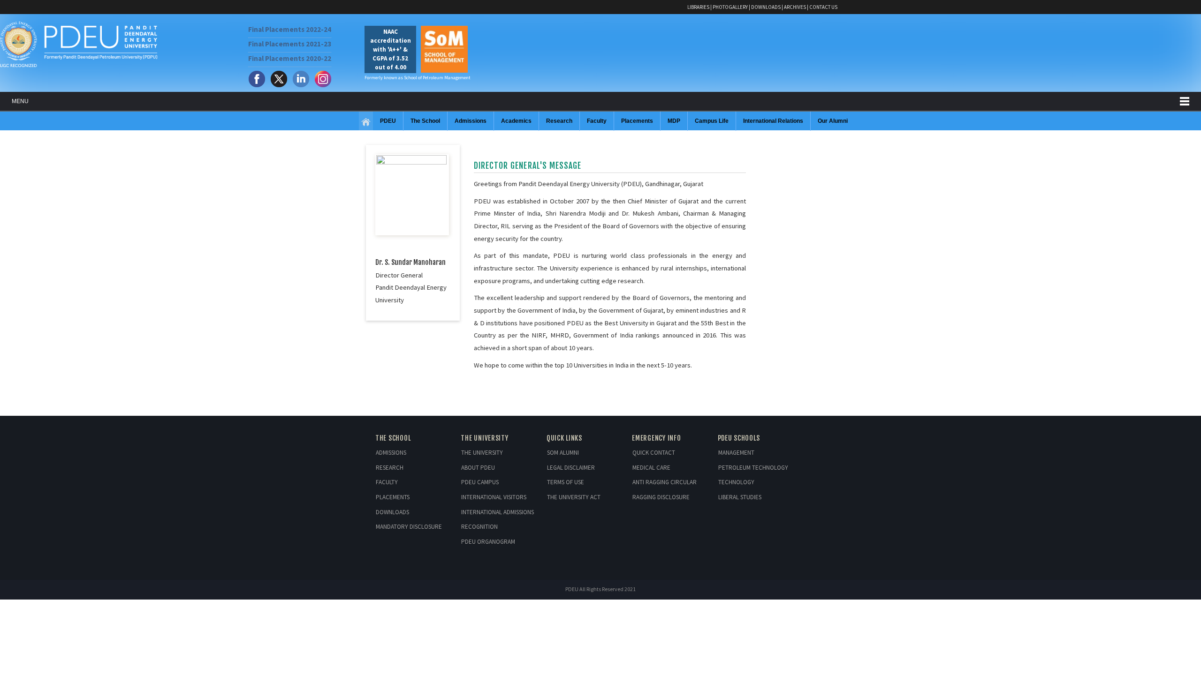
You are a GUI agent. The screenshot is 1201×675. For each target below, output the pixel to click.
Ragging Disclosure (661, 497)
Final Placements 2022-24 (289, 29)
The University (482, 453)
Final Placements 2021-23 (289, 43)
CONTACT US (823, 7)
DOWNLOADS (766, 7)
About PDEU (478, 468)
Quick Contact (653, 453)
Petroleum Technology (753, 468)
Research (389, 468)
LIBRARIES (698, 7)
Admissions (391, 453)
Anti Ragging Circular (664, 482)
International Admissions (497, 512)
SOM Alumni (563, 453)
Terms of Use (565, 482)
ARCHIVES (795, 7)
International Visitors (493, 497)
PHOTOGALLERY (730, 7)
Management (736, 453)
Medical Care (651, 468)
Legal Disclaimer (571, 468)
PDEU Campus (480, 482)
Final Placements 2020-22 (289, 58)
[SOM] (366, 122)
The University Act (573, 497)
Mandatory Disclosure (409, 527)
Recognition (479, 527)
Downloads (392, 512)
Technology (736, 482)
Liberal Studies (739, 497)
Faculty (387, 482)
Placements (393, 497)
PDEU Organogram (488, 542)
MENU (20, 101)
